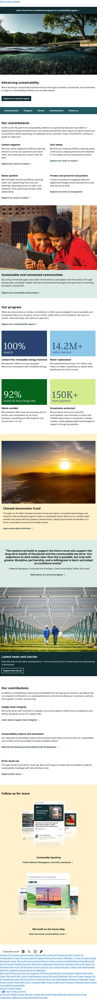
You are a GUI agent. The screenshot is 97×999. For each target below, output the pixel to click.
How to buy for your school (47, 967)
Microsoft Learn (76, 976)
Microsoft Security (21, 973)
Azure (45, 976)
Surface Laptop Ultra (37, 955)
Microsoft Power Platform (70, 973)
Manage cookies (66, 994)
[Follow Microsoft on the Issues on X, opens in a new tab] (29, 952)
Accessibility (5, 985)
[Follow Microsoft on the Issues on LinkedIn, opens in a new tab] (23, 952)
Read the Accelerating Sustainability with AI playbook (29, 747)
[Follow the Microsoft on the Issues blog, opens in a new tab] (41, 952)
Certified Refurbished (74, 961)
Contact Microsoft (41, 994)
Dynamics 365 (37, 973)
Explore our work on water (15, 197)
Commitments (11, 110)
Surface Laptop (19, 955)
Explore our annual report (16, 98)
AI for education (38, 970)
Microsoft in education (42, 964)
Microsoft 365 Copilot (17, 976)
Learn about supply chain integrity (19, 719)
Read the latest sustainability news (47, 934)
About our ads (40, 997)
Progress (28, 110)
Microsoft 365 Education (21, 967)
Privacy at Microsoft (55, 982)
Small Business (35, 976)
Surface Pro (5, 955)
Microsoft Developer (58, 976)
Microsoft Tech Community (33, 979)
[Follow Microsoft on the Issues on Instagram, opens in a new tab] (35, 952)
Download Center (8, 961)
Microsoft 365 (50, 973)
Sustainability (18, 985)
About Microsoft (22, 982)
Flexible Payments (22, 964)
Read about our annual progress (46, 574)
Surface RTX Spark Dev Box (60, 955)
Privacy (54, 994)
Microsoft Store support (29, 961)
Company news (38, 982)
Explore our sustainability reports (18, 324)
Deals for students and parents (15, 970)
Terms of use (80, 994)
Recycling (28, 997)
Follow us (73, 110)
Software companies (79, 979)
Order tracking (56, 961)
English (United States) (11, 988)
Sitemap (28, 994)
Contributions (56, 110)
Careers (10, 982)
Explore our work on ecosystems (66, 191)
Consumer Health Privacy (12, 994)
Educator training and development (78, 967)
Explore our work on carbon (15, 163)
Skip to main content (10, 1)
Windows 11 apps (72, 958)
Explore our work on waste (63, 160)
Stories (40, 110)
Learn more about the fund (16, 528)
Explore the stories (12, 670)
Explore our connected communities (20, 292)
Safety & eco (18, 997)
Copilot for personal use (25, 958)
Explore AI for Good (11, 774)
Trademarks (5, 997)
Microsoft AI (6, 973)
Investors (70, 982)
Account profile (88, 958)
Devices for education (64, 964)
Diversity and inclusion (86, 982)
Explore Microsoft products (50, 958)
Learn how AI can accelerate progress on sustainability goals (46, 10)
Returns (45, 961)
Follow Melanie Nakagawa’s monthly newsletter (46, 862)
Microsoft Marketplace (57, 979)
